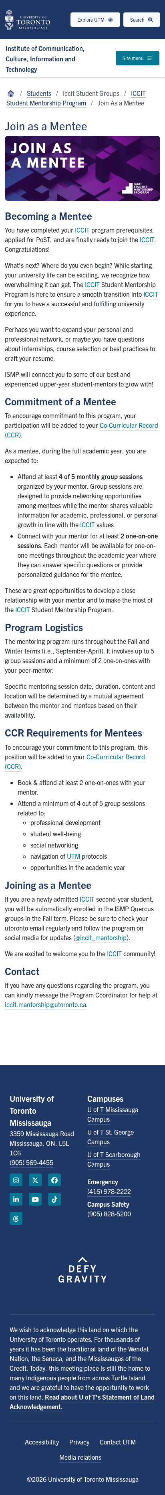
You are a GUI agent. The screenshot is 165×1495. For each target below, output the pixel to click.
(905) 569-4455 (31, 1162)
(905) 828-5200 (109, 1214)
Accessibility (42, 1442)
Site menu (134, 58)
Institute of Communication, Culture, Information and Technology (45, 58)
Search (138, 19)
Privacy (79, 1442)
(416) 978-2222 (109, 1191)
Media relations (80, 1457)
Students (39, 93)
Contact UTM (118, 1442)
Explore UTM (91, 19)
